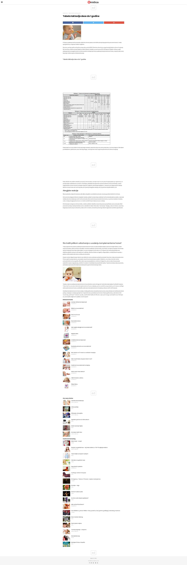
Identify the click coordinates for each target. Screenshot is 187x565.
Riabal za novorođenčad (77, 308)
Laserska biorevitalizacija (77, 400)
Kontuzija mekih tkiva (76, 432)
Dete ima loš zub (75, 314)
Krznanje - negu (75, 485)
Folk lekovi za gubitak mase (78, 460)
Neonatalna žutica (75, 321)
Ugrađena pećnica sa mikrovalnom (80, 419)
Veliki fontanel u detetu (77, 378)
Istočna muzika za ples (77, 491)
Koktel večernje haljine (77, 426)
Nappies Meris (74, 333)
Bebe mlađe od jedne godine (75, 13)
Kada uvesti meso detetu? (78, 371)
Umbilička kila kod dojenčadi (78, 340)
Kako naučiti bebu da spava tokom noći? (81, 359)
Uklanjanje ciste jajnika (77, 413)
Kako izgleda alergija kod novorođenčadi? (81, 327)
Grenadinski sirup (75, 536)
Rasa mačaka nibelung (77, 517)
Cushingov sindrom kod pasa (78, 472)
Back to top (93, 558)
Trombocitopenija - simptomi (78, 529)
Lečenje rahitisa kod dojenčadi (79, 302)
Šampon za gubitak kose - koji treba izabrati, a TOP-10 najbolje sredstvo (89, 447)
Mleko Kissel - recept (76, 441)
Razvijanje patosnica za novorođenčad (81, 346)
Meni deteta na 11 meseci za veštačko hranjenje (83, 352)
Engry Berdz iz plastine (76, 466)
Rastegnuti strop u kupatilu (78, 542)
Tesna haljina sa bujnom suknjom (79, 454)
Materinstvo (65, 13)
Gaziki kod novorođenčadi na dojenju (80, 365)
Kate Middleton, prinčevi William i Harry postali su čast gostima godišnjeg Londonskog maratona (95, 510)
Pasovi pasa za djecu (76, 523)
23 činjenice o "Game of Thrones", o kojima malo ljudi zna (85, 479)
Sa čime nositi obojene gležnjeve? (79, 498)
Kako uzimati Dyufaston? (77, 504)
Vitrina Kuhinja (74, 407)
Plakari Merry (74, 384)
